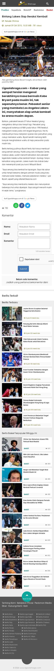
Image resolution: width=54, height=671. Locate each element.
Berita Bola (9, 614)
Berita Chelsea (43, 622)
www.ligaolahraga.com (30, 667)
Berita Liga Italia (26, 617)
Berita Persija (9, 630)
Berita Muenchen (11, 644)
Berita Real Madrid (30, 630)
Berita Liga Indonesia (28, 625)
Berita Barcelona (30, 628)
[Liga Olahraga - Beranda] (27, 3)
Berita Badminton (11, 619)
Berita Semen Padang (13, 633)
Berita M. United (44, 614)
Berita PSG (42, 625)
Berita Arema (10, 636)
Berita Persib (9, 628)
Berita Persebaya (11, 639)
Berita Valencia (10, 647)
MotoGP (27, 10)
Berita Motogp (10, 617)
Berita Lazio (9, 642)
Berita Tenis (9, 625)
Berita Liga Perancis (27, 622)
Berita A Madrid (10, 650)
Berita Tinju (8, 622)
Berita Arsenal (43, 617)
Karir (25, 605)
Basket (50, 10)
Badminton (39, 10)
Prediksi (5, 10)
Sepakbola (16, 10)
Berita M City (9, 653)
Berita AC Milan (29, 636)
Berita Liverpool (44, 619)
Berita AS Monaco (30, 639)
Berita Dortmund (30, 633)
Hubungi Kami (15, 605)
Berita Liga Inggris (26, 614)
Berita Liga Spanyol (27, 619)
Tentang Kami (9, 602)
